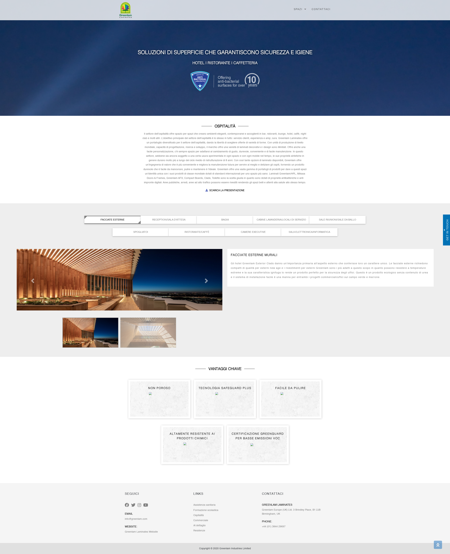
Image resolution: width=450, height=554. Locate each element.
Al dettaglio (199, 525)
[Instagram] (139, 505)
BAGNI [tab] (225, 220)
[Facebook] (127, 505)
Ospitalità (198, 515)
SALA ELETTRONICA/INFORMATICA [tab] (309, 232)
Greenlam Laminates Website (141, 532)
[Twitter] (133, 505)
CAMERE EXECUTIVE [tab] (253, 232)
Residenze (199, 530)
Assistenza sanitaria (204, 505)
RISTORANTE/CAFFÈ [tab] (197, 232)
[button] (32, 279)
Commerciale (200, 520)
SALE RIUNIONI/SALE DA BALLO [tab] (337, 220)
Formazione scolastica (205, 510)
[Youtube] (145, 505)
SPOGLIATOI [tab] (140, 232)
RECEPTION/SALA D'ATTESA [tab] (168, 220)
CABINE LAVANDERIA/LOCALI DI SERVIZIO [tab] (281, 220)
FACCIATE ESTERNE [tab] (112, 220)
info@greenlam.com (136, 519)
